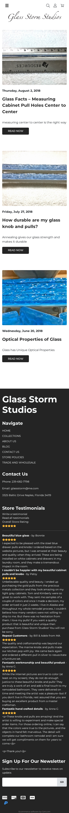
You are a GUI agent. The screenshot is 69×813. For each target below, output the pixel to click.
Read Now (15, 131)
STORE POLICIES (13, 457)
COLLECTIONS (11, 436)
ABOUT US (9, 441)
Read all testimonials (15, 518)
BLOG (6, 446)
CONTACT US (10, 452)
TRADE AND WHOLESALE (19, 462)
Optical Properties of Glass (31, 339)
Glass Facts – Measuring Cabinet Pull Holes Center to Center (34, 105)
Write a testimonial (14, 514)
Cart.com (46, 811)
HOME (6, 430)
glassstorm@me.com (25, 488)
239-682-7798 (20, 481)
